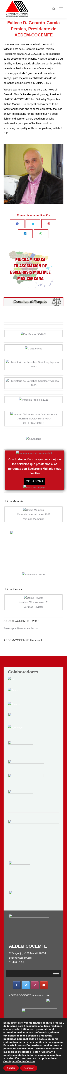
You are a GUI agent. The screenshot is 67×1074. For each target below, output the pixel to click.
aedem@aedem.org (20, 957)
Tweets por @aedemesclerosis (21, 628)
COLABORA (35, 481)
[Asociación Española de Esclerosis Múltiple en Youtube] (44, 985)
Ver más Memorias (33, 518)
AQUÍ (30, 1048)
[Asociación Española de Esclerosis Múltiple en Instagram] (35, 985)
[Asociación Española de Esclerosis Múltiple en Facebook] (17, 985)
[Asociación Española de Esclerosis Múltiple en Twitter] (26, 985)
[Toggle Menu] (56, 973)
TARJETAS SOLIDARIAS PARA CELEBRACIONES (33, 420)
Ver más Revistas (33, 606)
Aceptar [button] (11, 1068)
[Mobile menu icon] (60, 8)
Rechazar (29, 1068)
